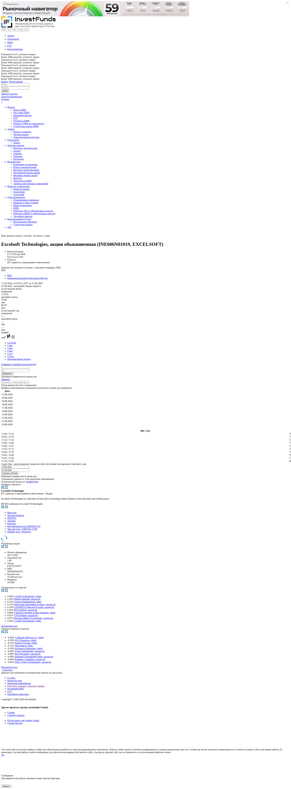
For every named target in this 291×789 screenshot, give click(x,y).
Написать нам (14, 680)
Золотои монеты (15, 145)
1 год (10, 353)
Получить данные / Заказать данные (26, 686)
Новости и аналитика (18, 186)
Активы (11, 521)
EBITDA (11, 518)
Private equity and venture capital (23, 720)
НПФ (16, 208)
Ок (2, 755)
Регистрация (16, 81)
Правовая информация (19, 683)
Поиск (16, 142)
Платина (17, 156)
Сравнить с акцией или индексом (18, 364)
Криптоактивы (15, 49)
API (9, 227)
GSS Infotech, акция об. (26, 615)
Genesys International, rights (27, 601)
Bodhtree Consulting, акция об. (30, 659)
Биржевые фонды (22, 115)
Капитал (11, 523)
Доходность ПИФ (22, 181)
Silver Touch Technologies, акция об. (33, 662)
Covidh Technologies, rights (27, 596)
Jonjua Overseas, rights (26, 643)
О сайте (11, 678)
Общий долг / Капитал (19, 531)
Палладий (18, 159)
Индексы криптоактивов (26, 170)
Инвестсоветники (22, 205)
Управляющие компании (26, 200)
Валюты (17, 178)
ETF (9, 46)
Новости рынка (21, 189)
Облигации (13, 39)
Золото (16, 151)
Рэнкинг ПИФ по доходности (28, 123)
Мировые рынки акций (25, 175)
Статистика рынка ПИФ (26, 126)
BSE (9, 275)
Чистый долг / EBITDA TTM (22, 529)
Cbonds (11, 712)
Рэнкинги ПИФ (21, 121)
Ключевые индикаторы (25, 164)
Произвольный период (19, 359)
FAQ (9, 691)
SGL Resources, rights (25, 640)
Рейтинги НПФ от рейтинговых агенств (34, 213)
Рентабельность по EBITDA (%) (23, 526)
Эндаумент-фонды (22, 216)
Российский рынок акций (26, 172)
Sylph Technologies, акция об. (30, 651)
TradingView (32, 481)
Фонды (11, 107)
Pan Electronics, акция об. (28, 654)
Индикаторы (13, 161)
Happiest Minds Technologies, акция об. (34, 618)
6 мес (10, 351)
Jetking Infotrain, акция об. (27, 599)
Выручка (12, 512)
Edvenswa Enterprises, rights (29, 648)
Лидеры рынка (21, 134)
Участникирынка (16, 197)
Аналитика (19, 192)
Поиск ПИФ (19, 110)
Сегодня (11, 342)
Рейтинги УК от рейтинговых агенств (33, 211)
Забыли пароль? (9, 94)
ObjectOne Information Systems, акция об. (35, 604)
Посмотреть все (9, 626)
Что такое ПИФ (21, 112)
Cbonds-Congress (15, 715)
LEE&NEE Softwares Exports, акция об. (34, 607)
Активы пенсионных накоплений (30, 183)
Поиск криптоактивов (24, 167)
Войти (4, 81)
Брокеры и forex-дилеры (25, 202)
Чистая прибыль (15, 515)
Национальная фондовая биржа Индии (27, 278)
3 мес (10, 348)
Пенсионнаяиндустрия (19, 219)
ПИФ (10, 42)
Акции (10, 35)
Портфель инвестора (18, 694)
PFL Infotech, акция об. (26, 610)
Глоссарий (18, 194)
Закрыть (5, 379)
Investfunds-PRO (15, 688)
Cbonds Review (15, 723)
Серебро (17, 153)
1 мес (10, 345)
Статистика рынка (22, 224)
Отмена (5, 99)
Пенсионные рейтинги (25, 222)
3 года (10, 356)
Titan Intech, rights (24, 645)
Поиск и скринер (22, 131)
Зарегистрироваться (11, 96)
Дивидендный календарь (26, 137)
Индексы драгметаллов (25, 148)
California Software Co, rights (29, 637)
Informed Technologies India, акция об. (34, 656)
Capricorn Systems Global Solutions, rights (34, 612)
